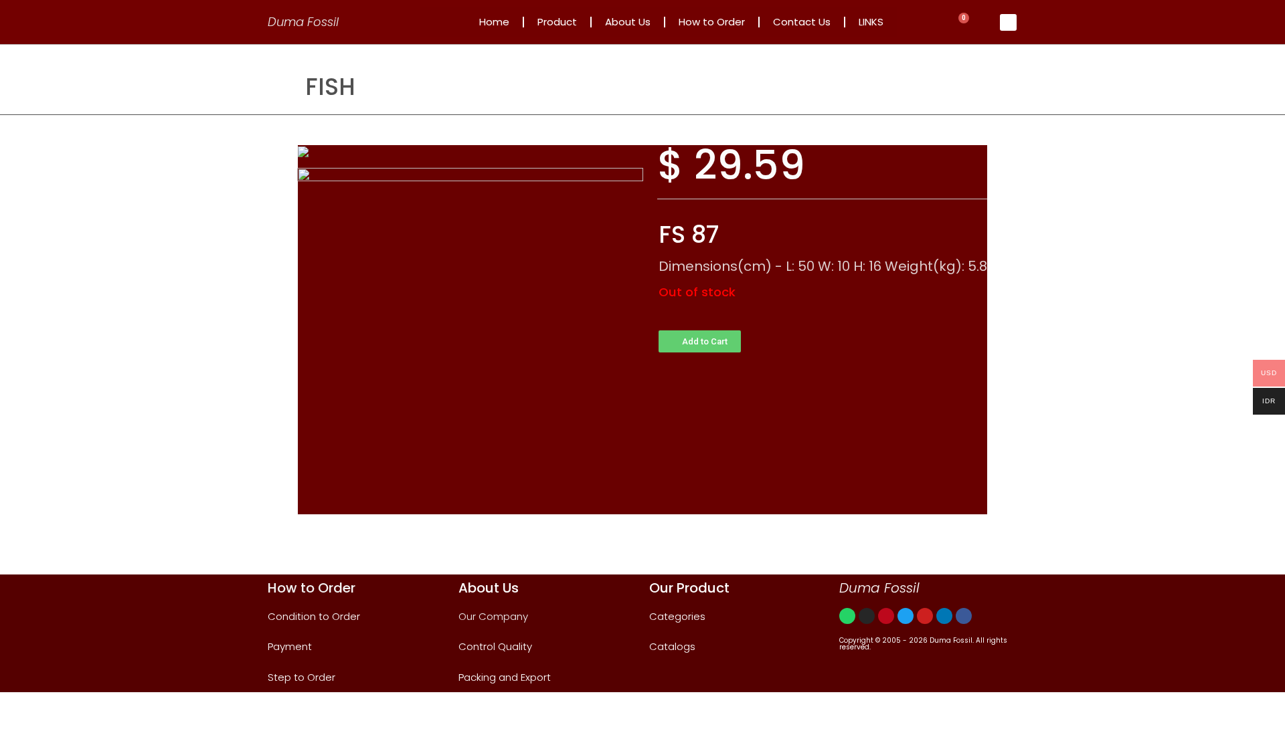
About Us (628, 22)
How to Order (712, 22)
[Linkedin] (944, 616)
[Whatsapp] (847, 616)
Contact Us (802, 22)
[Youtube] (925, 616)
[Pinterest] (886, 616)
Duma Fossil (303, 21)
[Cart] (960, 22)
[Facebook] (964, 616)
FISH (330, 86)
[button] (700, 341)
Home (494, 22)
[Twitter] (905, 616)
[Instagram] (867, 616)
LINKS (871, 22)
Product (557, 22)
